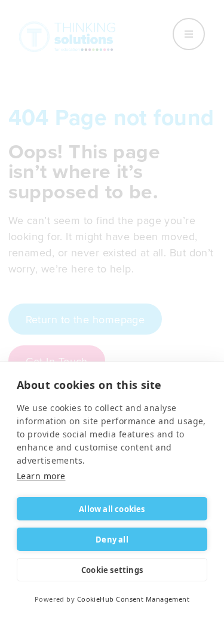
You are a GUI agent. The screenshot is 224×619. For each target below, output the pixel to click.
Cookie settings (112, 570)
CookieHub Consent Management (133, 599)
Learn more (41, 476)
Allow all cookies (112, 509)
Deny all (112, 539)
